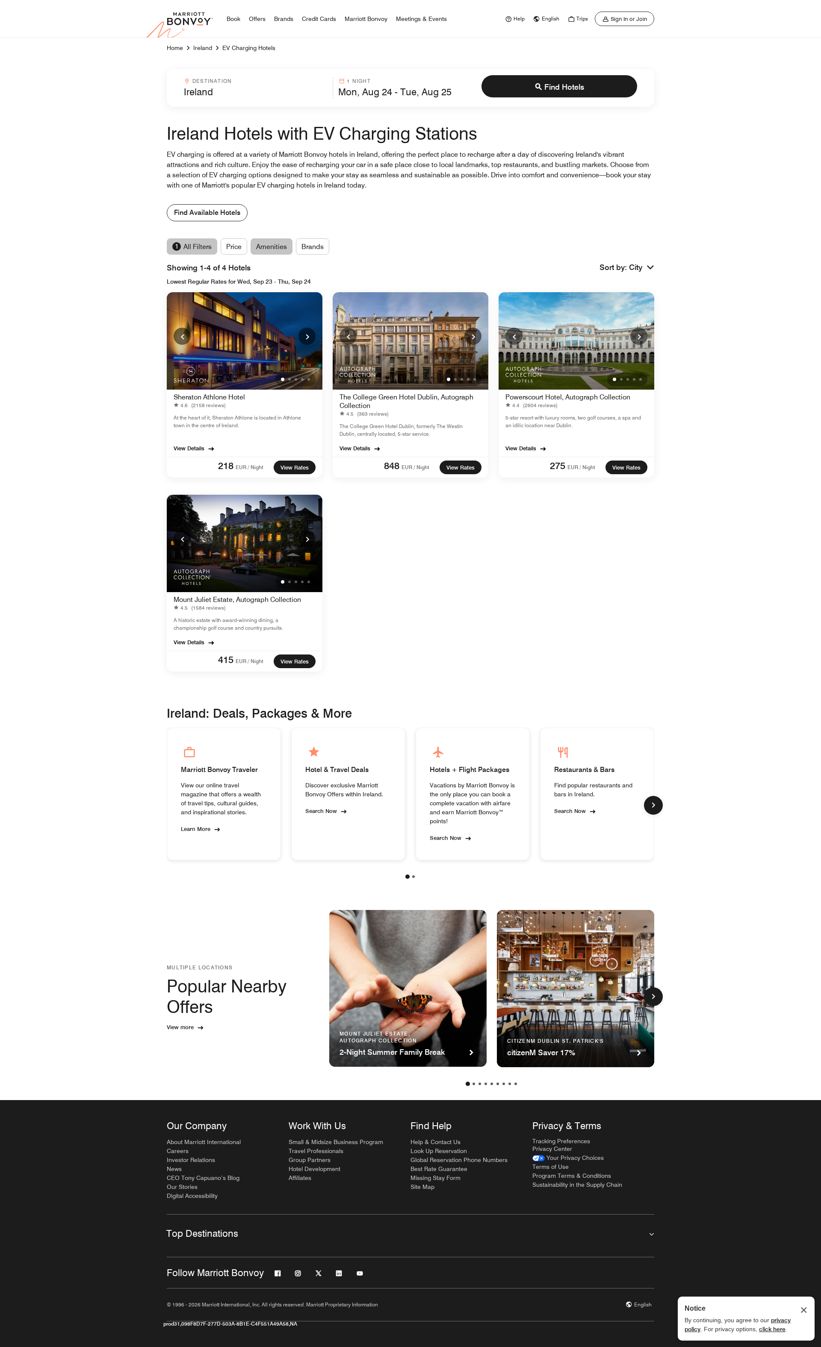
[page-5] (491, 1084)
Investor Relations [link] (191, 1159)
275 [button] (557, 465)
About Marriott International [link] (204, 1142)
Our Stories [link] (182, 1186)
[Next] (307, 336)
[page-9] (515, 1084)
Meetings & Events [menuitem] (421, 18)
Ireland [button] (202, 47)
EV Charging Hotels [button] (248, 47)
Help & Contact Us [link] (435, 1142)
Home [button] (175, 47)
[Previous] (182, 336)
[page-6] (497, 1084)
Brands (312, 247)
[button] (641, 267)
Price (234, 247)
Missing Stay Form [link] (435, 1177)
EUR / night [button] (249, 467)
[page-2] (413, 876)
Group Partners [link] (310, 1159)
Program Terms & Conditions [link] (571, 1175)
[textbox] (256, 91)
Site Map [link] (422, 1186)
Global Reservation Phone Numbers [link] (459, 1159)
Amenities (271, 247)
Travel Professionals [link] (316, 1150)
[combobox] (256, 88)
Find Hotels (564, 86)
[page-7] (503, 1084)
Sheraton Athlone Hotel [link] (209, 397)
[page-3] (479, 1084)
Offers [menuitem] (257, 18)
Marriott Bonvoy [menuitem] (366, 18)
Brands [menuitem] (283, 18)
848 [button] (391, 465)
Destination (212, 81)
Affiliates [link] (300, 1177)
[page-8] (509, 1084)
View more (180, 1027)
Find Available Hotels (207, 212)
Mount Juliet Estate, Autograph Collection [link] (237, 600)
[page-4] (485, 1084)
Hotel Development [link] (314, 1168)
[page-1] (407, 876)
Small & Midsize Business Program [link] (336, 1142)
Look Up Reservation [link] (438, 1150)
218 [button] (225, 465)
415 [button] (225, 659)
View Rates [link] (295, 467)
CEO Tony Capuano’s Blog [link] (203, 1177)
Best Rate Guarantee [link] (438, 1168)
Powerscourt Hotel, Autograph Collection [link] (567, 397)
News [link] (174, 1168)
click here (772, 1329)
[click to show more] (653, 805)
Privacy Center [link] (552, 1148)
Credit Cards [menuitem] (319, 18)
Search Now (321, 810)
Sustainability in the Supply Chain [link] (577, 1184)
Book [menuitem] (233, 18)
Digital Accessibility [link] (192, 1195)
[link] (514, 19)
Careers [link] (178, 1150)
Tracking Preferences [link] (561, 1141)
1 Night (358, 81)
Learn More (195, 828)
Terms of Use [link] (550, 1166)
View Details (189, 448)
